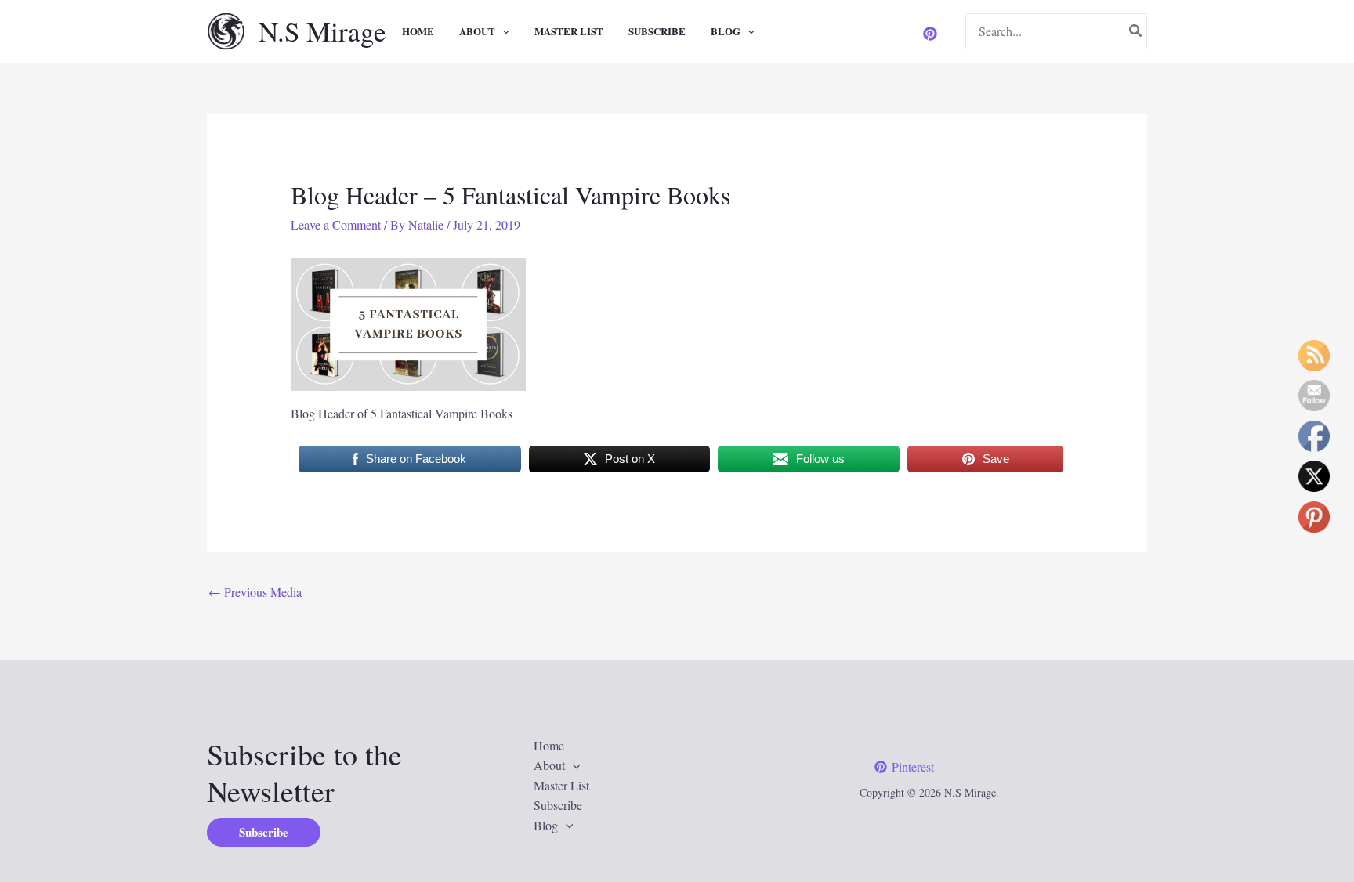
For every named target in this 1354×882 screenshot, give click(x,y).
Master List (568, 30)
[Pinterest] (930, 34)
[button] (502, 31)
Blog (725, 30)
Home (418, 30)
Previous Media (255, 592)
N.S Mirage (322, 31)
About (477, 30)
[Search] (1136, 31)
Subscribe (657, 30)
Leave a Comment (336, 224)
